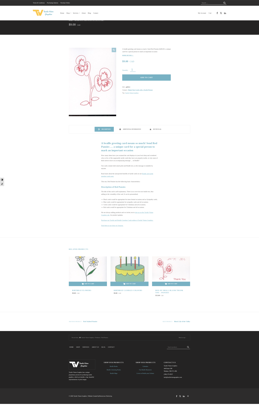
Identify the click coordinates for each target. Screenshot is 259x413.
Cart (210, 13)
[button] (114, 50)
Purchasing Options (52, 3)
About (84, 13)
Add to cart (146, 77)
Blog (89, 13)
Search (188, 347)
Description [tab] (106, 129)
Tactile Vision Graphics (132, 93)
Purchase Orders (65, 3)
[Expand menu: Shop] (70, 13)
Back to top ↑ (182, 337)
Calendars (145, 366)
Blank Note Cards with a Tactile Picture (89, 20)
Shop (68, 13)
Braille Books (114, 366)
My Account (202, 13)
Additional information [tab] (132, 129)
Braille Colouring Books (114, 370)
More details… (128, 55)
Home (62, 13)
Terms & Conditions (39, 3)
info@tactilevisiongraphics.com (173, 377)
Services (75, 13)
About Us (95, 347)
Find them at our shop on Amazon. (112, 225)
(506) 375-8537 (168, 374)
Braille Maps (113, 373)
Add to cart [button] (89, 283)
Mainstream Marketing (105, 396)
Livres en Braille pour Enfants (145, 373)
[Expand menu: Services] (79, 13)
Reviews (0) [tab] (157, 129)
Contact (95, 13)
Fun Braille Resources (145, 370)
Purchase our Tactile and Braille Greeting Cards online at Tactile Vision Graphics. (127, 220)
